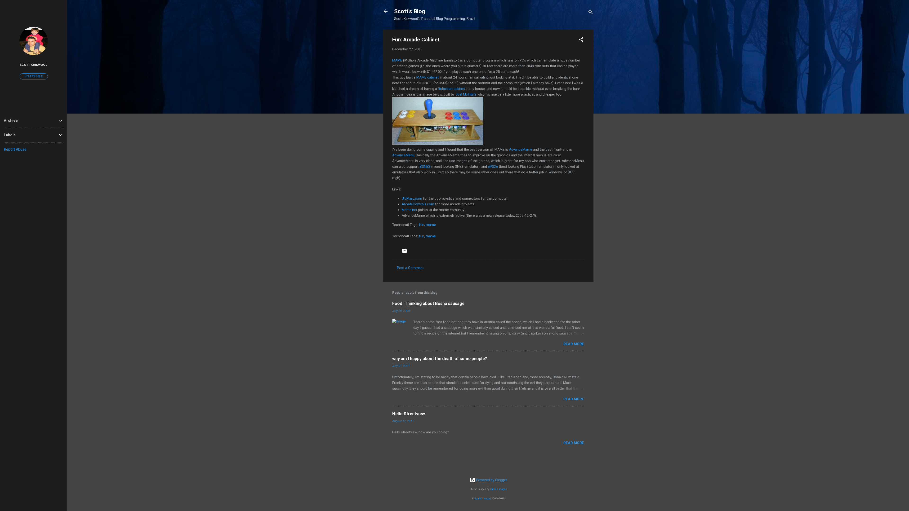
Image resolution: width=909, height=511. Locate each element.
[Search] (590, 13)
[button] (581, 40)
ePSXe (493, 166)
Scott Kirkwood (483, 498)
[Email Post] (404, 252)
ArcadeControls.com (418, 204)
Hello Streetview (408, 413)
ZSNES (424, 166)
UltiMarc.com (412, 198)
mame (431, 225)
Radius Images (498, 489)
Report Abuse (15, 149)
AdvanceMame (520, 149)
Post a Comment (410, 268)
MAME (397, 60)
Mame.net (409, 210)
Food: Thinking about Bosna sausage (428, 303)
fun (421, 225)
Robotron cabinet (451, 89)
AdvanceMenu (403, 155)
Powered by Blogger (491, 480)
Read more (573, 344)
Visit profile (34, 76)
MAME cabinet (427, 77)
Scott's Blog (409, 11)
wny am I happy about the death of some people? (439, 358)
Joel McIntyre (466, 94)
